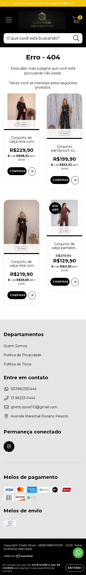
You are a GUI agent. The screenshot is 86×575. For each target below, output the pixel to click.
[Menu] (9, 20)
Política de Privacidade (22, 355)
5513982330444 (24, 389)
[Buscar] (76, 38)
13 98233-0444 (23, 398)
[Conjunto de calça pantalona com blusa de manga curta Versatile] (75, 282)
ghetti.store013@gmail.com (34, 407)
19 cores (21, 248)
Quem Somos (15, 346)
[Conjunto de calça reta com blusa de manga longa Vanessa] (32, 171)
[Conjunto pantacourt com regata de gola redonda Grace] (75, 180)
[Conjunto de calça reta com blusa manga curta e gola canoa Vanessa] (32, 295)
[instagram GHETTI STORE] (9, 446)
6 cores (64, 133)
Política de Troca (17, 364)
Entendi (74, 567)
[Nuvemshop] (18, 556)
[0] (76, 21)
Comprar (18, 171)
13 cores (21, 124)
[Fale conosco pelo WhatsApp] (78, 552)
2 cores (64, 230)
